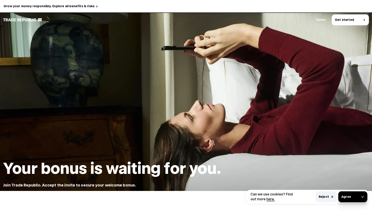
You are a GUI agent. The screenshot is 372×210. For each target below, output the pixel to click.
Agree (346, 197)
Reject (324, 197)
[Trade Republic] (22, 20)
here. (270, 199)
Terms (321, 20)
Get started (344, 20)
